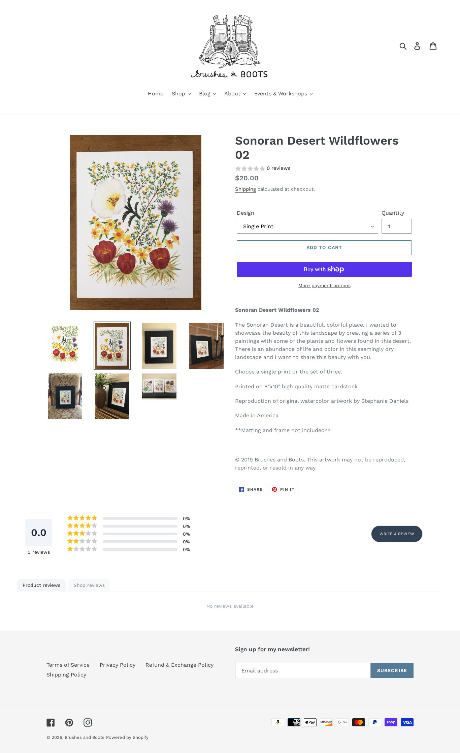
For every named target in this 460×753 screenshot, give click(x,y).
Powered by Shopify (127, 737)
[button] (324, 168)
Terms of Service (68, 665)
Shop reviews (89, 585)
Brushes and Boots (84, 737)
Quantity (393, 213)
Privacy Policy (117, 665)
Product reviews (41, 585)
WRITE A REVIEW (397, 534)
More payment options (324, 285)
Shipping (245, 189)
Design (245, 213)
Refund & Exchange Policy (179, 665)
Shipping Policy (66, 674)
